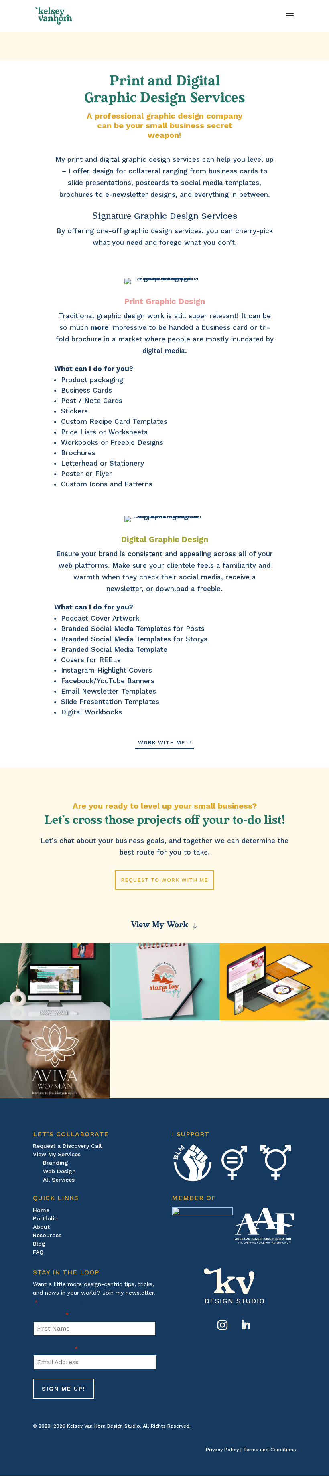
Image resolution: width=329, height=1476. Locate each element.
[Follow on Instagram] (222, 1325)
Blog (39, 1243)
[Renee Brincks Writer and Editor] (55, 981)
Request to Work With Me (164, 880)
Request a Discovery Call (67, 1146)
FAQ (38, 1252)
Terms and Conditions (269, 1449)
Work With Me (161, 743)
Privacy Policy (222, 1449)
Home (41, 1210)
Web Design (59, 1171)
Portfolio (45, 1218)
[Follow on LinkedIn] (246, 1325)
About (41, 1227)
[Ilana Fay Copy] (164, 981)
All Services (59, 1179)
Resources (47, 1235)
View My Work (159, 924)
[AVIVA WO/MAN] (55, 1059)
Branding (55, 1162)
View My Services (57, 1154)
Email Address (55, 1348)
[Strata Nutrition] (274, 981)
